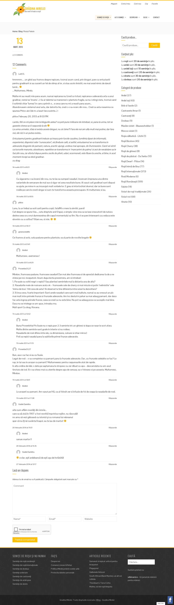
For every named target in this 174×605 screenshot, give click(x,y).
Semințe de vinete (20, 584)
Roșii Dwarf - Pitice (130, 161)
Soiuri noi (126, 196)
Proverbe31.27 (24, 268)
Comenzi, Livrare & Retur (61, 565)
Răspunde (113, 167)
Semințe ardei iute (20, 572)
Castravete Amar (129, 110)
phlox (20, 202)
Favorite (155, 4)
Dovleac (125, 120)
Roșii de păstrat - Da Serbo (134, 156)
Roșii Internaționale (130, 171)
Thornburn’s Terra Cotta (99, 583)
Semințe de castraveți (22, 576)
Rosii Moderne (128, 176)
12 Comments (18, 55)
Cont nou (137, 4)
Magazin (114, 4)
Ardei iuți (125, 100)
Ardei (123, 95)
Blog (145, 17)
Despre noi (134, 17)
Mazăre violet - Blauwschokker (136, 125)
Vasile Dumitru (24, 404)
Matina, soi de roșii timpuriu (100, 586)
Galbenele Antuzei (97, 572)
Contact (156, 17)
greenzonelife (24, 231)
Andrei (25, 173)
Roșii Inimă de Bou (130, 166)
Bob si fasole (127, 105)
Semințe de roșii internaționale (25, 565)
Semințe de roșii (103, 17)
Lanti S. (21, 73)
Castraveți (126, 115)
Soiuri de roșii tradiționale (133, 191)
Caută (154, 45)
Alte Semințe (119, 17)
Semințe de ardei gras (22, 580)
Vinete (124, 201)
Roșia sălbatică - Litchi (132, 136)
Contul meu (125, 4)
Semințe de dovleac (21, 568)
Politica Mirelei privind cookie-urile (65, 568)
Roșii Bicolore (128, 141)
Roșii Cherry (127, 146)
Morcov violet (127, 130)
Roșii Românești (129, 181)
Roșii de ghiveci (128, 151)
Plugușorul (93, 568)
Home (14, 31)
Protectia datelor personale (62, 572)
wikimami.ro (133, 577)
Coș (146, 4)
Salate (124, 186)
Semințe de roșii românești (24, 561)
